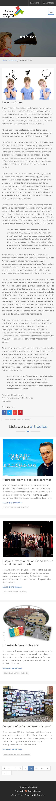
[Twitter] (9, 412)
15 (14, 768)
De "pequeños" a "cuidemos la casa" (27, 726)
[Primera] (4, 768)
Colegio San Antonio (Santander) (16, 419)
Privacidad (30, 795)
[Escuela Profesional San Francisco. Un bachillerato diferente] (28, 539)
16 (20, 768)
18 (31, 768)
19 (36, 768)
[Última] (9, 773)
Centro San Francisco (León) (15, 592)
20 (42, 768)
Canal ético (16, 795)
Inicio (4, 60)
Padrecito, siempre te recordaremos (27, 479)
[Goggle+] (15, 412)
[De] (28, 704)
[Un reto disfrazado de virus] (28, 623)
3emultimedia (35, 791)
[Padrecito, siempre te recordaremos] (28, 457)
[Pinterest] (20, 412)
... (9, 768)
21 (48, 768)
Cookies (41, 795)
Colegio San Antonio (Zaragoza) (17, 754)
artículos (38, 426)
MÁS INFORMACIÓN (12, 503)
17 (25, 768)
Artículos (13, 60)
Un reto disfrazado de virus (21, 645)
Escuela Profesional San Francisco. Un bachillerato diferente (28, 562)
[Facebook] (4, 412)
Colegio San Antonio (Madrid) (16, 507)
